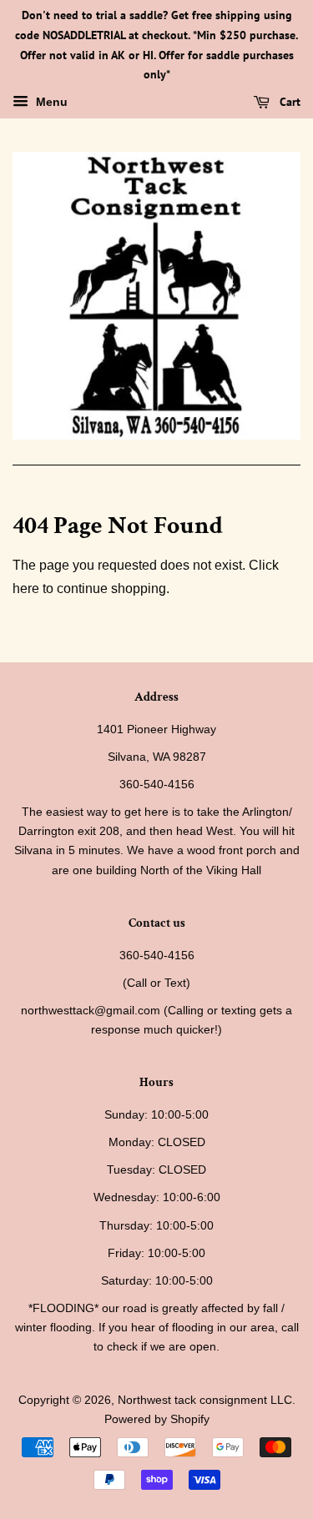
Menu (50, 102)
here (26, 588)
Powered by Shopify (157, 1419)
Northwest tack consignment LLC (205, 1400)
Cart (288, 101)
